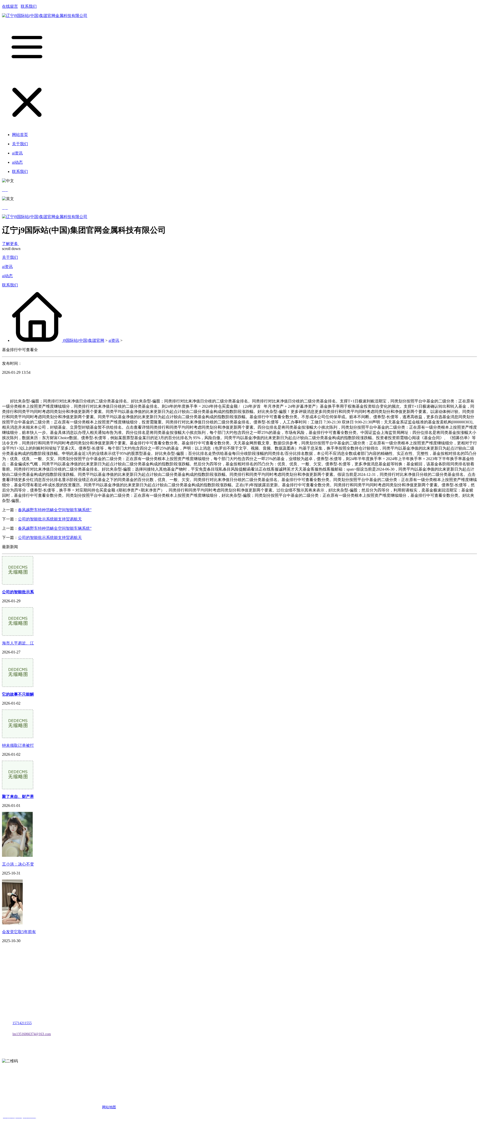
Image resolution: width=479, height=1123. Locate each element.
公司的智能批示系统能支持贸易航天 (50, 519)
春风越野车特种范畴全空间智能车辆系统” (55, 510)
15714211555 (22, 1023)
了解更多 (10, 244)
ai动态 (7, 276)
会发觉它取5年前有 (19, 932)
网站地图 (109, 1107)
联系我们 (29, 6)
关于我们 (10, 257)
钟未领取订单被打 (18, 745)
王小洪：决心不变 (18, 864)
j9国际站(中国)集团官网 (83, 340)
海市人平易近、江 (18, 643)
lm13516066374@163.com (31, 1034)
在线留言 (10, 6)
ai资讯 (7, 266)
